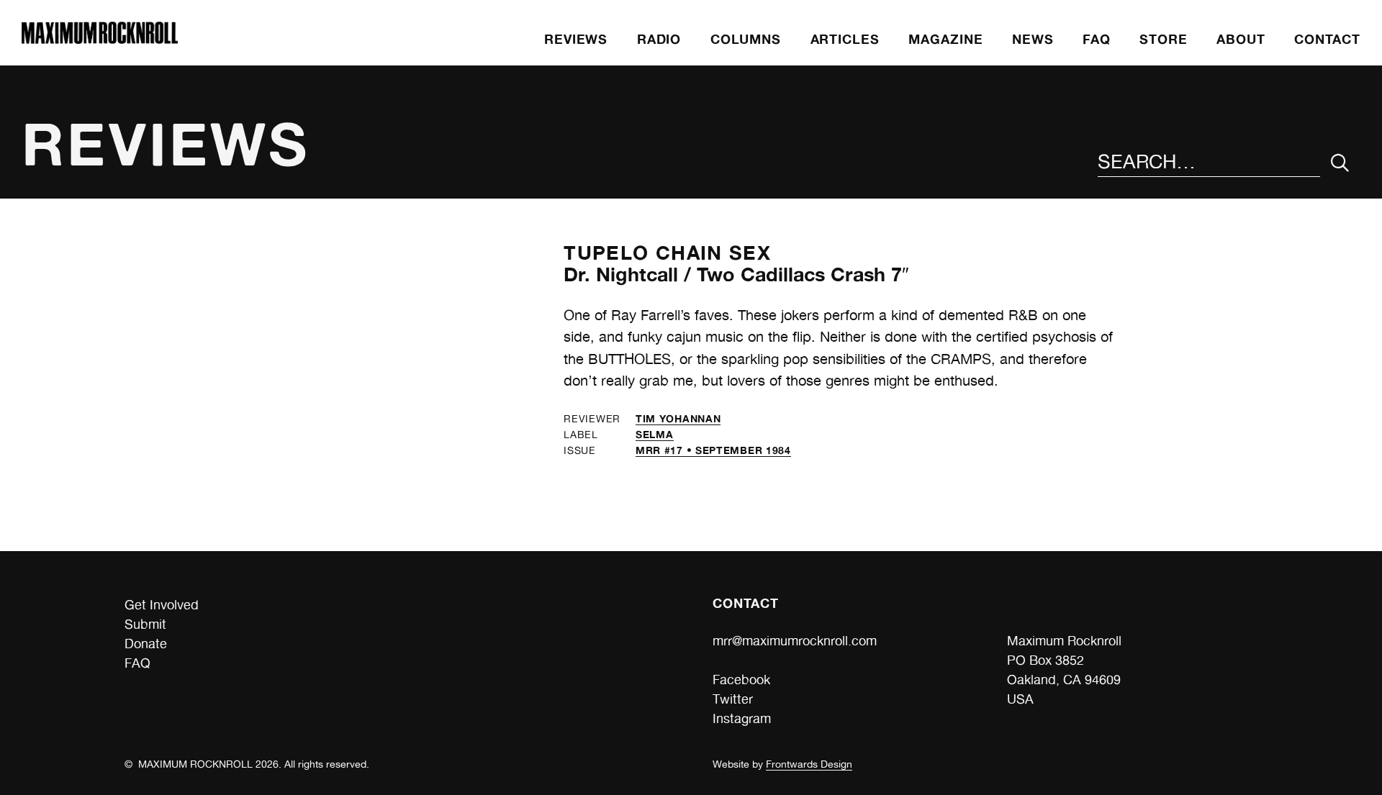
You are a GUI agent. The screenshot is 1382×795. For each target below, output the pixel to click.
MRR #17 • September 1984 (713, 450)
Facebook (741, 679)
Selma (655, 434)
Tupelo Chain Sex (667, 252)
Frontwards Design (809, 764)
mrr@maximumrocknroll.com (795, 640)
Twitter (733, 699)
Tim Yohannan (678, 418)
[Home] (99, 39)
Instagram (742, 718)
